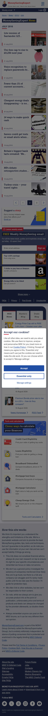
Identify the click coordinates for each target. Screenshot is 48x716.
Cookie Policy (19, 347)
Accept (24, 368)
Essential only (24, 376)
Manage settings (24, 382)
